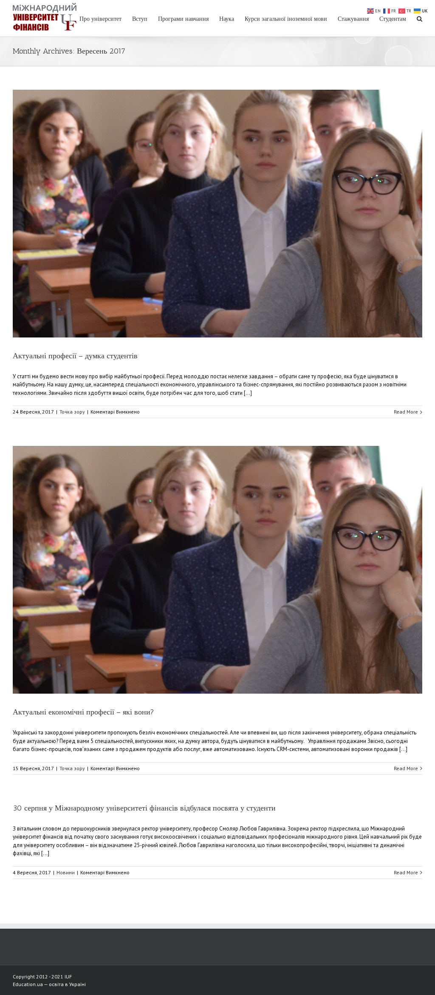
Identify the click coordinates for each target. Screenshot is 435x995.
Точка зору (72, 411)
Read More (406, 411)
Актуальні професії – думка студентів (75, 355)
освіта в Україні (67, 984)
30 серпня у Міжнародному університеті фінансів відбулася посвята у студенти (144, 808)
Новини (65, 872)
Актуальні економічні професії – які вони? (83, 712)
